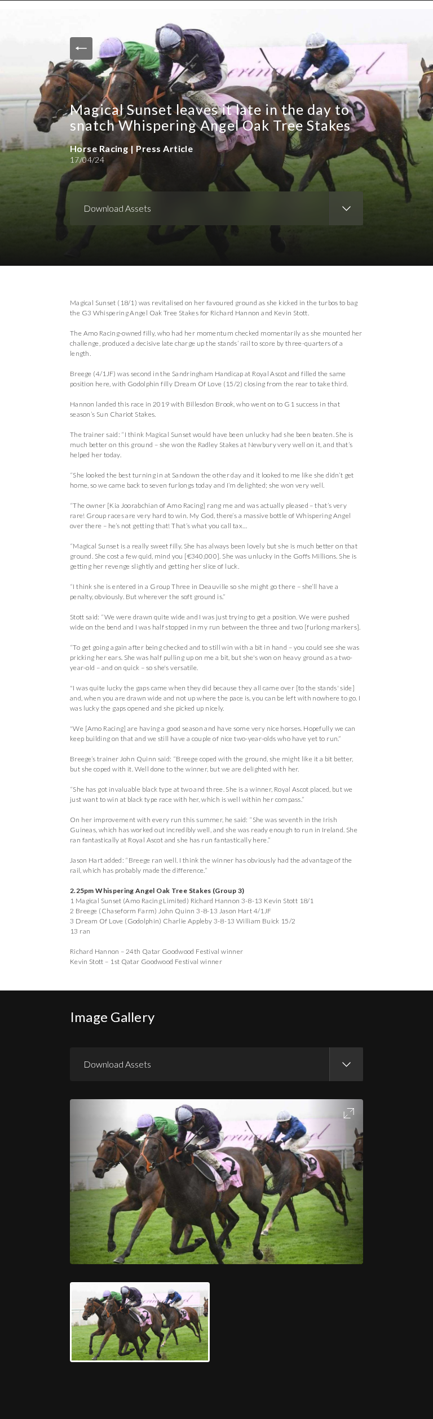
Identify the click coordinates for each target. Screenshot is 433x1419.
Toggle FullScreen (348, 1113)
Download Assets (117, 208)
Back (81, 48)
